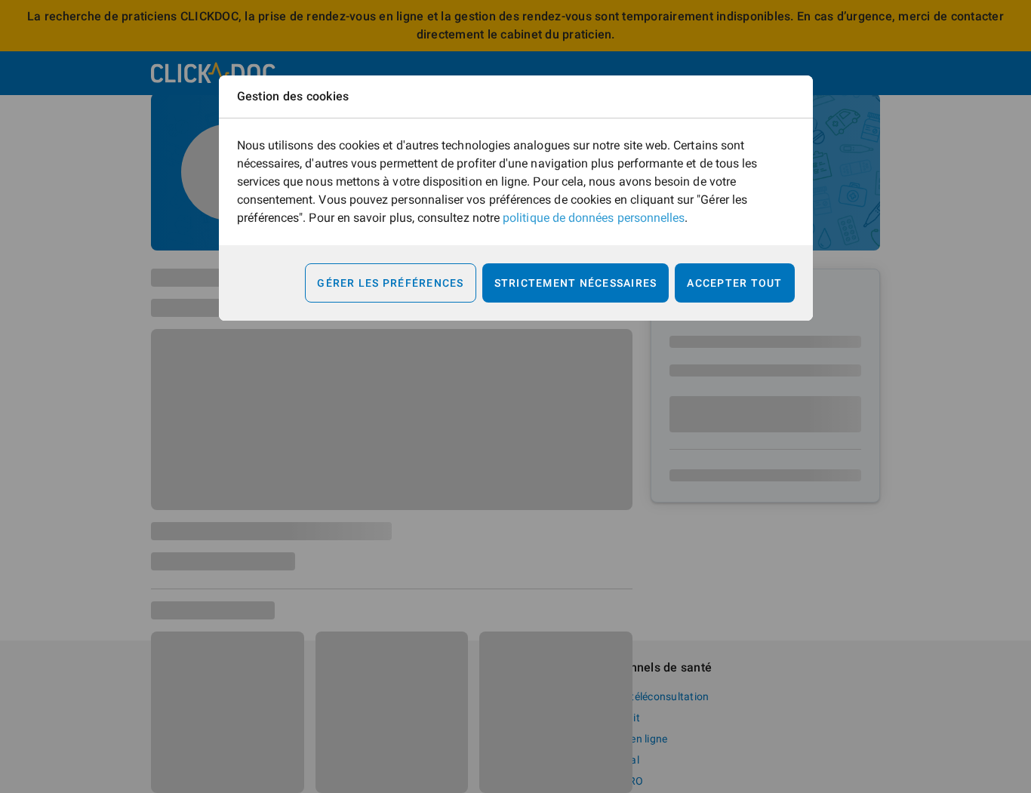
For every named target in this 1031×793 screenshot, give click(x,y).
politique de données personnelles (594, 218)
